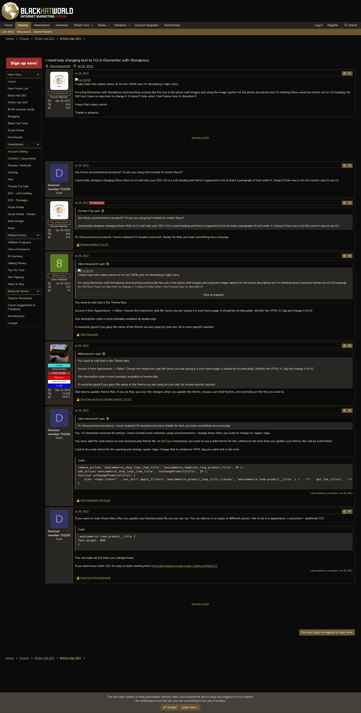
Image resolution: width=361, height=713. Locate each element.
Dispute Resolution (20, 298)
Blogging (13, 116)
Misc (10, 179)
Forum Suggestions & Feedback (21, 307)
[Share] (344, 73)
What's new (81, 25)
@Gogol (167, 441)
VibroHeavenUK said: (91, 264)
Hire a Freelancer (19, 249)
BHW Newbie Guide (21, 109)
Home (8, 25)
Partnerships (172, 25)
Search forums (43, 32)
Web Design (16, 221)
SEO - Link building (20, 193)
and (106, 399)
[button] (92, 25)
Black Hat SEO (17, 95)
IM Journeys (15, 256)
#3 (349, 203)
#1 (349, 73)
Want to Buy (16, 284)
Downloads (15, 137)
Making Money (17, 263)
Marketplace (42, 25)
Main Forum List (18, 88)
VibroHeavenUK (60, 66)
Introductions (16, 316)
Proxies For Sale (18, 186)
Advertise (61, 25)
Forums (23, 25)
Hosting (13, 172)
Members (120, 25)
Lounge (12, 323)
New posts (24, 32)
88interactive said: (89, 354)
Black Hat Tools (18, 123)
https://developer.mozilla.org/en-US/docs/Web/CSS (184, 566)
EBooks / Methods (19, 165)
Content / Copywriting (22, 158)
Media (102, 25)
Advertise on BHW (200, 137)
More (11, 228)
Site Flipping (16, 277)
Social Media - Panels (21, 214)
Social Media (16, 130)
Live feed (8, 32)
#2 (349, 165)
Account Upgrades (147, 25)
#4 (349, 256)
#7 (349, 511)
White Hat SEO (18, 102)
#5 (349, 345)
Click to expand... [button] (214, 295)
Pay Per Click (16, 270)
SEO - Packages (18, 200)
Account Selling (18, 151)
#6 (349, 410)
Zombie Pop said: (89, 211)
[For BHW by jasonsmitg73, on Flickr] (83, 80)
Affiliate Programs (19, 242)
